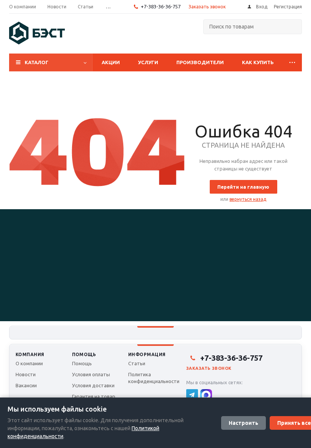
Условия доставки (93, 385)
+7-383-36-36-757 (161, 6)
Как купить (258, 62)
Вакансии (26, 385)
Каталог (37, 62)
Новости (26, 374)
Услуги (148, 62)
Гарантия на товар (93, 396)
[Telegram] (192, 395)
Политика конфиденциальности (153, 378)
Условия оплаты (91, 374)
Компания (30, 354)
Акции (111, 62)
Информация (147, 354)
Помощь (84, 354)
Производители (200, 62)
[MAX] (206, 395)
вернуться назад (247, 199)
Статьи (136, 363)
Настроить (243, 423)
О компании (29, 363)
